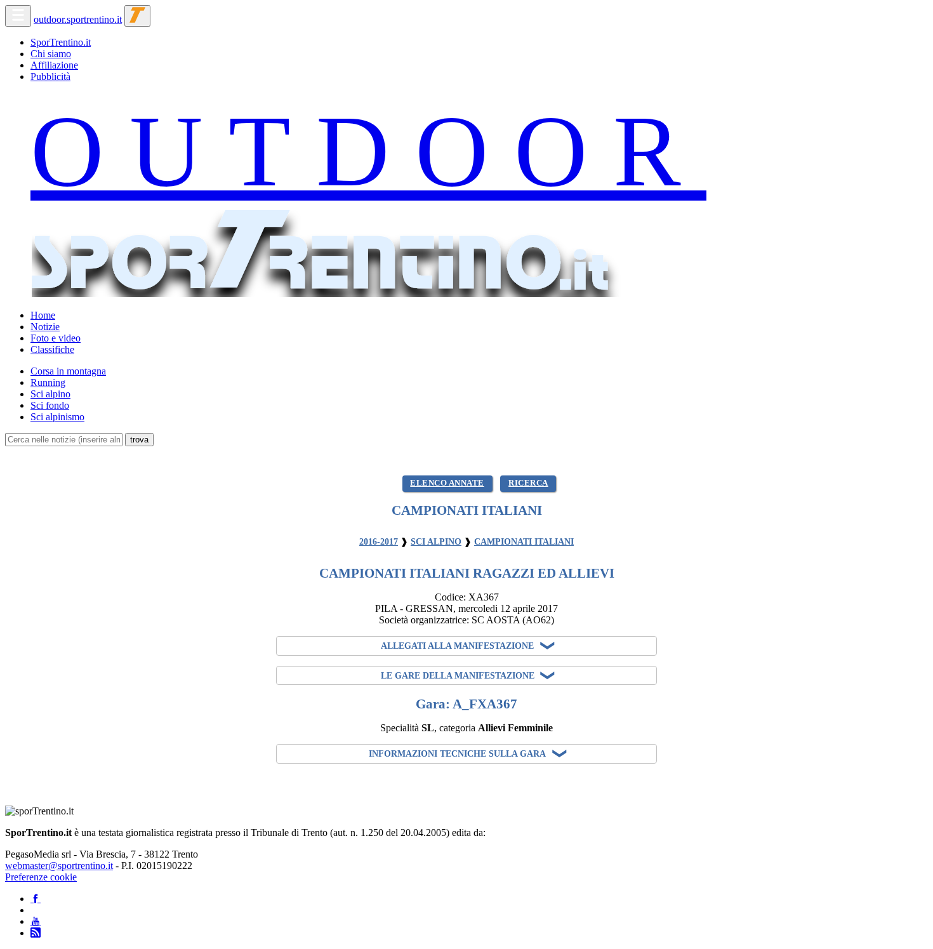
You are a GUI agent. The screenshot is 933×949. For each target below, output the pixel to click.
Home (42, 315)
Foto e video (55, 338)
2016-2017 (378, 541)
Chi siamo (50, 53)
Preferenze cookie (41, 877)
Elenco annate (447, 483)
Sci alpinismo (57, 416)
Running (47, 382)
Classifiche (52, 349)
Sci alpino (50, 393)
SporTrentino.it (60, 42)
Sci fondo (49, 405)
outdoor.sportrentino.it (78, 19)
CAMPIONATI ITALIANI (524, 541)
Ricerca (528, 483)
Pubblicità (50, 76)
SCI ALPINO (436, 541)
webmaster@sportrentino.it (59, 865)
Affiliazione (54, 65)
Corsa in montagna (68, 371)
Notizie (45, 326)
